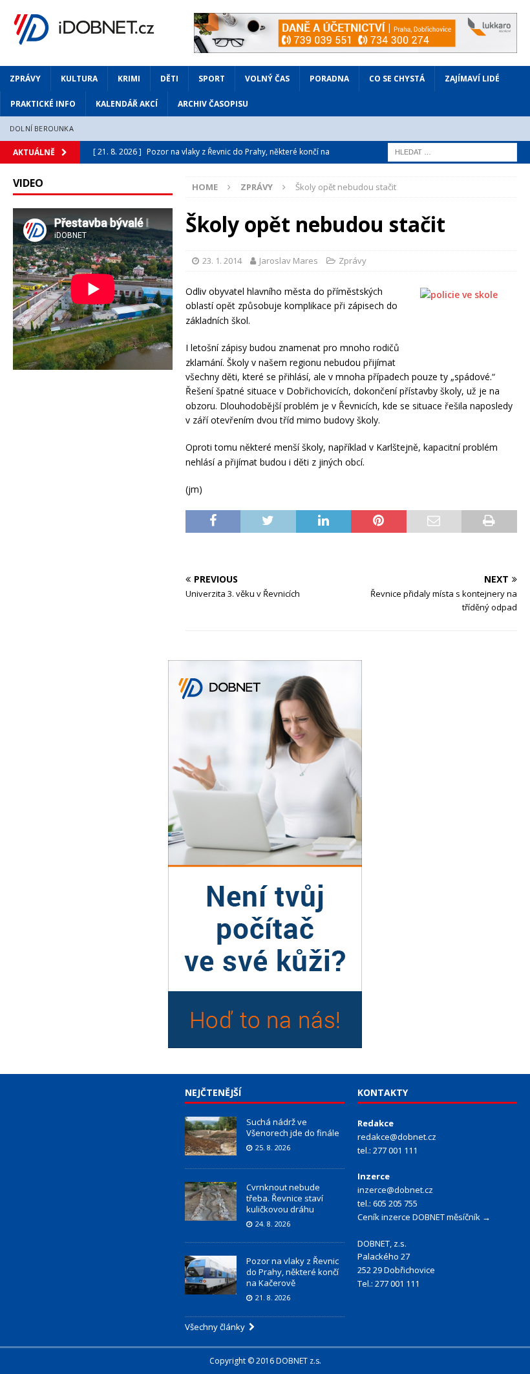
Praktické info (43, 103)
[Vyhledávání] (452, 151)
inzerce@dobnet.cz (395, 1190)
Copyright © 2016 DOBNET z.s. (265, 1360)
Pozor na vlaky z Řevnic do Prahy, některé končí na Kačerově (292, 1272)
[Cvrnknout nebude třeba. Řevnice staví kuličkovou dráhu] (211, 1201)
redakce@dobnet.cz (396, 1137)
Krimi (129, 78)
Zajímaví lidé (472, 78)
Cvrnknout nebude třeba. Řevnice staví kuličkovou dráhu (284, 1198)
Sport (211, 78)
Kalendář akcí (127, 103)
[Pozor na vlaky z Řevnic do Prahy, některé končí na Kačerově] (211, 1275)
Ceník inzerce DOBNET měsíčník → (424, 1217)
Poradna (329, 78)
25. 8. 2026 (272, 1147)
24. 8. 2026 (272, 1224)
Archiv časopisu (213, 103)
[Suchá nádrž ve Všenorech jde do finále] (211, 1136)
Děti (169, 78)
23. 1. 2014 (222, 260)
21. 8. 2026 (272, 1297)
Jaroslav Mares (288, 260)
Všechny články (217, 1327)
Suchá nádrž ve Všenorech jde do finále (292, 1127)
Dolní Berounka (42, 128)
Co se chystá (397, 78)
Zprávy (25, 78)
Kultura (79, 78)
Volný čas (267, 78)
